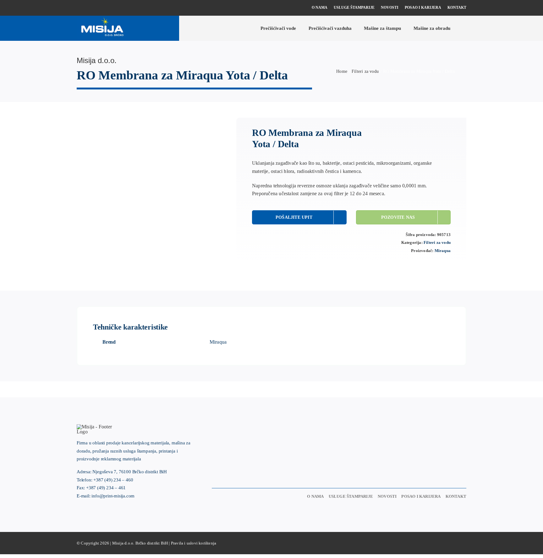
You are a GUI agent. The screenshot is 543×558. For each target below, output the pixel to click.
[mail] (109, 8)
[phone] (99, 8)
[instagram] (88, 8)
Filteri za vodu (437, 242)
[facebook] (78, 8)
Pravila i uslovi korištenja (193, 543)
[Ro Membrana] (94, 122)
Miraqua (443, 250)
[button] (464, 28)
